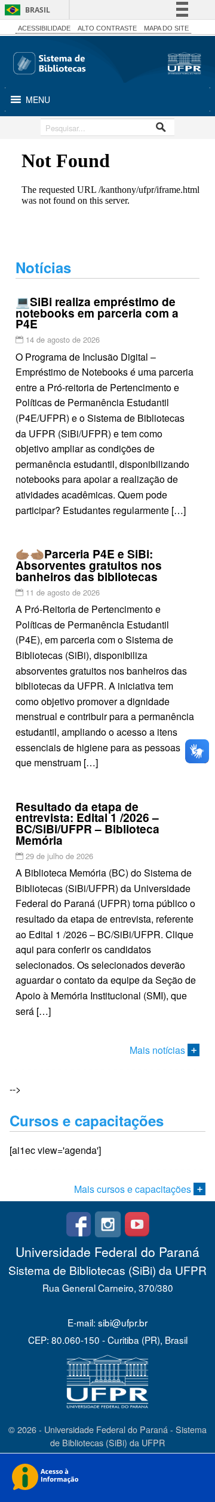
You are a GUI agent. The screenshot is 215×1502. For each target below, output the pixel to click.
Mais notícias (159, 1050)
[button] (38, 99)
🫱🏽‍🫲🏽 (89, 564)
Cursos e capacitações (87, 1120)
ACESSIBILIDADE (44, 28)
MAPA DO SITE (166, 28)
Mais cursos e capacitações (134, 1189)
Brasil (37, 10)
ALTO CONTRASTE (107, 28)
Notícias (43, 267)
